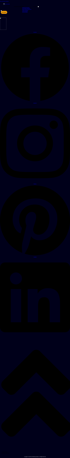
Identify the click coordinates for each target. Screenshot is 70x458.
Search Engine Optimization (26, 9)
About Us (18, 6)
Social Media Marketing (26, 8)
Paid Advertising (25, 12)
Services (22, 6)
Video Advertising (25, 10)
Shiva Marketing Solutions (4, 1)
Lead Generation (25, 11)
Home (15, 6)
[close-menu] (1, 10)
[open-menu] (38, 6)
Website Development (25, 7)
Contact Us (36, 6)
